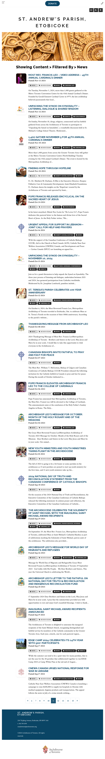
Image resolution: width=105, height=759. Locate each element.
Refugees (68, 558)
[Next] (77, 700)
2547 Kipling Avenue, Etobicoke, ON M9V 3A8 (33, 720)
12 (58, 701)
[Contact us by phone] (102, 3)
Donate (52, 3)
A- (96, 10)
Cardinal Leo (69, 85)
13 (63, 701)
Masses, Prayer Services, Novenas (67, 300)
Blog (33, 176)
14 (68, 701)
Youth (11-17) (69, 459)
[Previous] (28, 700)
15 (73, 701)
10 (48, 701)
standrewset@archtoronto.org (27, 727)
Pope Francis (80, 116)
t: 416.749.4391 (22, 724)
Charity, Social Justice (63, 176)
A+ (91, 10)
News (33, 85)
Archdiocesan (45, 85)
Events (67, 116)
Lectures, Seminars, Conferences (68, 266)
